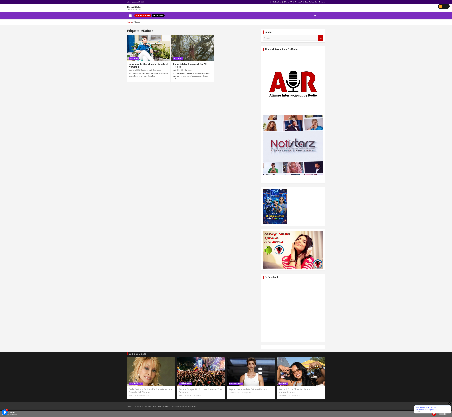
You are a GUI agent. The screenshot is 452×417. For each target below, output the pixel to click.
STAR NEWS (134, 58)
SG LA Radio (134, 7)
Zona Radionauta (311, 2)
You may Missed (137, 353)
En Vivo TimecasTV (144, 15)
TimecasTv (298, 2)
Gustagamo (145, 70)
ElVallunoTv (159, 15)
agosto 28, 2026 (135, 395)
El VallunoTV (288, 2)
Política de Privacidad (161, 406)
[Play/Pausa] (433, 413)
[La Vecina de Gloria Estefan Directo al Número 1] (148, 48)
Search (320, 38)
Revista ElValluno (275, 2)
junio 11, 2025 (178, 70)
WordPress (192, 406)
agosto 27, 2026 (234, 392)
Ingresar (322, 2)
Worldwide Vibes (136, 384)
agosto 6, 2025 (134, 70)
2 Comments (156, 70)
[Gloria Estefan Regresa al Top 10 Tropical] (192, 48)
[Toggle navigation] (130, 15)
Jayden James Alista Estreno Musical (248, 389)
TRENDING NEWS (185, 384)
